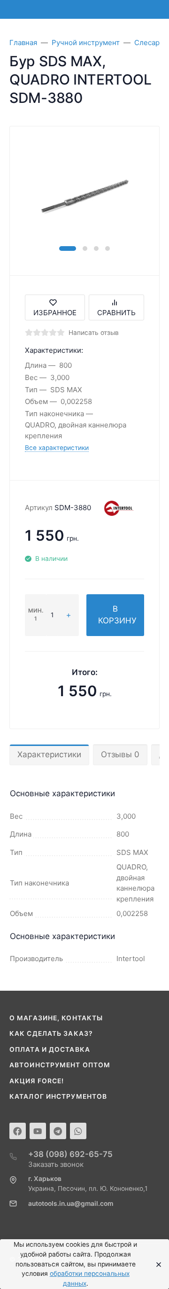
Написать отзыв (94, 332)
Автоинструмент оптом (59, 1065)
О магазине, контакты (56, 1018)
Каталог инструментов (58, 1096)
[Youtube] (38, 1131)
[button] (67, 248)
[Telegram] (58, 1131)
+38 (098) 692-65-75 (70, 1154)
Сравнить (116, 312)
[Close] (156, 1264)
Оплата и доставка (49, 1049)
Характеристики (49, 754)
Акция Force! (36, 1081)
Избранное (55, 312)
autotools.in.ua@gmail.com (70, 1203)
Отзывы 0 (120, 754)
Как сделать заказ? (51, 1033)
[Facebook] (17, 1131)
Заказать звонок (56, 1164)
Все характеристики (57, 447)
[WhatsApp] (78, 1131)
